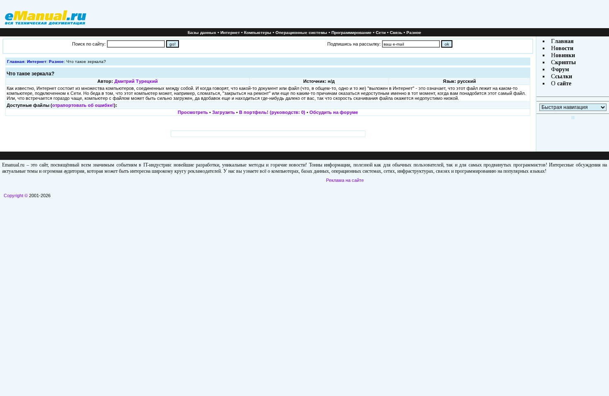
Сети (381, 32)
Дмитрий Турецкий (136, 81)
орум (562, 69)
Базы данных (202, 32)
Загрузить (223, 112)
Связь (396, 32)
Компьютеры (257, 32)
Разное (413, 32)
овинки (565, 55)
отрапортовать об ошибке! (83, 105)
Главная (15, 61)
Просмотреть (193, 112)
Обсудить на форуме (333, 112)
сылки (563, 76)
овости (564, 48)
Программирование (351, 32)
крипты (565, 62)
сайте (563, 83)
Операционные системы (301, 32)
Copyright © (16, 195)
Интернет (230, 32)
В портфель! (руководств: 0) (272, 112)
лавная (564, 41)
